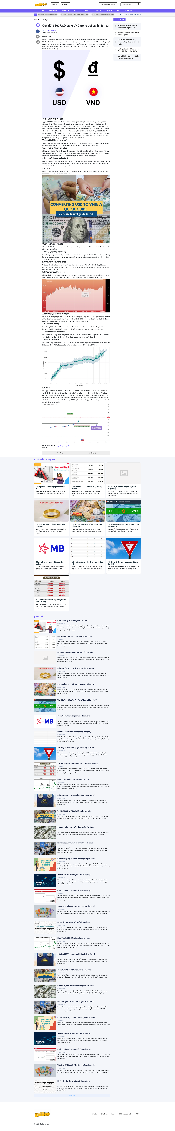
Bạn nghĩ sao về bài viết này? (48, 446)
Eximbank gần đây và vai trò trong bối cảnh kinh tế (75, 843)
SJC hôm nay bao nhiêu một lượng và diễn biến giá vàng (51, 601)
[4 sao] (66, 446)
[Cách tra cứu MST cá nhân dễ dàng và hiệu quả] (45, 896)
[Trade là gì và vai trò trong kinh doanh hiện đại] (45, 880)
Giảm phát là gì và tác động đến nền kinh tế (50, 488)
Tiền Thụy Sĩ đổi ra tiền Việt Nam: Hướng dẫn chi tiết (76, 906)
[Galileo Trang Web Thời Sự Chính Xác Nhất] (40, 4)
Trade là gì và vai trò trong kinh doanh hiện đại (73, 875)
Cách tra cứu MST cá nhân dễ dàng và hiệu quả (74, 890)
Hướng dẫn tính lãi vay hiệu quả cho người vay (73, 922)
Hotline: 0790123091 (109, 4)
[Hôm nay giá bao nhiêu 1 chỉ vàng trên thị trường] (45, 642)
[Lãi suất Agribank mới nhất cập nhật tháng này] (45, 737)
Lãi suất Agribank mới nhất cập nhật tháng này (87, 563)
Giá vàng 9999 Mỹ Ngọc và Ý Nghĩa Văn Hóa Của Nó (76, 795)
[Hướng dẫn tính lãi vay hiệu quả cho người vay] (45, 927)
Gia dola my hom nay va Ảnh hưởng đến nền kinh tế (75, 827)
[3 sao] (63, 446)
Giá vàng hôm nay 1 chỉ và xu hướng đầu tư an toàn (93, 14)
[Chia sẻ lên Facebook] (38, 31)
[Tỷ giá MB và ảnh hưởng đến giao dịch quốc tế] (45, 721)
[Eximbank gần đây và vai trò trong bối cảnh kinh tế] (45, 848)
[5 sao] (68, 446)
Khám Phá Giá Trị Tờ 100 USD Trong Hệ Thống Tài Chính (77, 1097)
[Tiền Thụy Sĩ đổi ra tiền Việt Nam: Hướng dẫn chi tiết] (45, 911)
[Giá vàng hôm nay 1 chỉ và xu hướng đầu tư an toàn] (45, 673)
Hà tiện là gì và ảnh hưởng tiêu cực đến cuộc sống (62, 14)
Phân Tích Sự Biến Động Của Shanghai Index (73, 779)
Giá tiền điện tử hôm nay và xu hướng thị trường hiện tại (77, 1113)
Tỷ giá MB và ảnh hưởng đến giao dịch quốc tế (49, 563)
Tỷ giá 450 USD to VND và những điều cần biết (74, 811)
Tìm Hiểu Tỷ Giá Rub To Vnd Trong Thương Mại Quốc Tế (123, 525)
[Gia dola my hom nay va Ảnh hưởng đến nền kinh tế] (45, 832)
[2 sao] (61, 446)
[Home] (38, 25)
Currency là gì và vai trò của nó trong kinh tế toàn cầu (87, 525)
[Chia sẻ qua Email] (38, 36)
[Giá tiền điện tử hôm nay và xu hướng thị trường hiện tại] (45, 1118)
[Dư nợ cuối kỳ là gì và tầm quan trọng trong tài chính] (45, 864)
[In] (38, 42)
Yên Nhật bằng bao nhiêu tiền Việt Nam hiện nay (74, 1129)
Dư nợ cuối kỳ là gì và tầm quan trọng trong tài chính (76, 859)
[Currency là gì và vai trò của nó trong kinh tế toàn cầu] (45, 689)
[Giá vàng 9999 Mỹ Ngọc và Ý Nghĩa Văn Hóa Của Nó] (45, 800)
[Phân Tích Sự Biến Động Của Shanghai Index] (45, 784)
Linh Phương (51, 30)
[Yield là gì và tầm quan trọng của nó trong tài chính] (45, 753)
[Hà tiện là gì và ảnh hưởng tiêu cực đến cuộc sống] (45, 657)
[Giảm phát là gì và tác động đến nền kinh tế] (45, 626)
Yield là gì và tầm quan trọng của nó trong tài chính (123, 563)
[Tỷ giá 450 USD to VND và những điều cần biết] (45, 816)
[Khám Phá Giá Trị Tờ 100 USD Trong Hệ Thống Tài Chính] (45, 1102)
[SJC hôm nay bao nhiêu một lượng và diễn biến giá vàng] (45, 769)
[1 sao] (58, 446)
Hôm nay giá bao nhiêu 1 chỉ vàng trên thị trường (87, 488)
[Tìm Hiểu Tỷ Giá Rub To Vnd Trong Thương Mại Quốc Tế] (45, 705)
